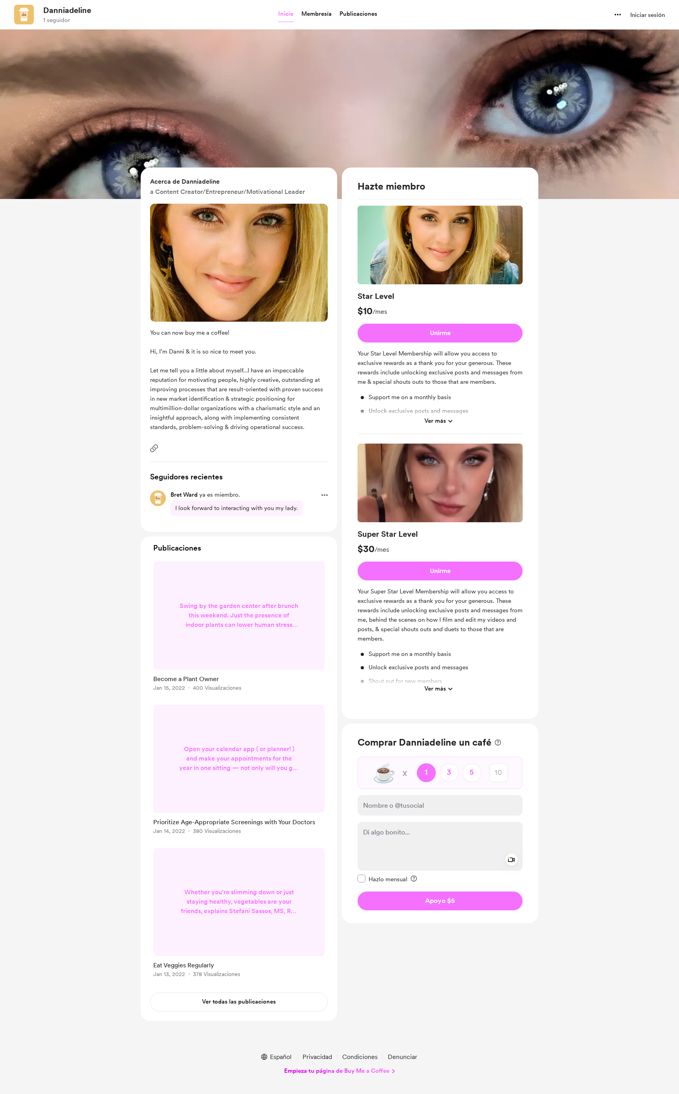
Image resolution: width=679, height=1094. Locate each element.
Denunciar (402, 1057)
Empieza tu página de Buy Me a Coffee (336, 1070)
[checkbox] (382, 878)
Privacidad (317, 1057)
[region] (440, 443)
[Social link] (154, 448)
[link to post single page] (239, 627)
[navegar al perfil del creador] (24, 14)
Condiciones (360, 1057)
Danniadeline (67, 10)
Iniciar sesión (647, 14)
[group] (440, 320)
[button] (286, 14)
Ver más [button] (435, 420)
